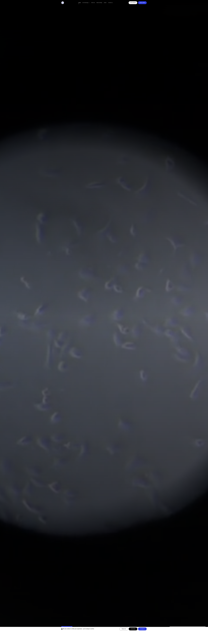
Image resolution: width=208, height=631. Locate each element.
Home (79, 2)
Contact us (110, 2)
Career (105, 2)
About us (93, 2)
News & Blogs (99, 2)
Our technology (85, 2)
